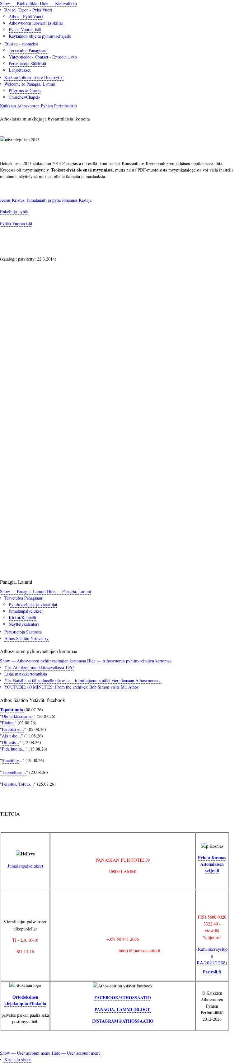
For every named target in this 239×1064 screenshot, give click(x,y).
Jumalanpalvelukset (26, 611)
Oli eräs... (10, 742)
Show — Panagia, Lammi (23, 591)
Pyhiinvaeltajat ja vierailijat (33, 604)
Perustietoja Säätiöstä (27, 63)
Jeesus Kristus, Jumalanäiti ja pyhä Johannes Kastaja (45, 200)
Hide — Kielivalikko (58, 3)
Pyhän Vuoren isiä (25, 29)
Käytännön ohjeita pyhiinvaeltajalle (40, 36)
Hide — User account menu (76, 1053)
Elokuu (8, 723)
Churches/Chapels (24, 97)
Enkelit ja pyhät (14, 211)
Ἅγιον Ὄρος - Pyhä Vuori (28, 10)
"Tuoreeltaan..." (14, 772)
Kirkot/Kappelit (22, 617)
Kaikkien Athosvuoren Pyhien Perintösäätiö (38, 106)
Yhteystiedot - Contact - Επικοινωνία (43, 57)
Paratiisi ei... (13, 729)
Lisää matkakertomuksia (25, 674)
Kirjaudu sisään (17, 1059)
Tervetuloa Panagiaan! (28, 50)
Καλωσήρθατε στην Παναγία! (34, 77)
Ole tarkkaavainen (18, 716)
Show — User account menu (25, 1053)
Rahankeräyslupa (212, 955)
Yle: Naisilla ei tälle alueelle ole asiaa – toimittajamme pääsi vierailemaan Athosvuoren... (83, 680)
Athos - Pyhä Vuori (26, 16)
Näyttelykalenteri (24, 624)
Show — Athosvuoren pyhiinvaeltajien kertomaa (43, 661)
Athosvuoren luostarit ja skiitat (36, 23)
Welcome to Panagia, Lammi (29, 84)
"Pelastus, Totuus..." (18, 784)
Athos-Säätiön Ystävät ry (26, 638)
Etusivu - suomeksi (21, 44)
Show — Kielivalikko (19, 3)
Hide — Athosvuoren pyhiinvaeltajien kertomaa (129, 661)
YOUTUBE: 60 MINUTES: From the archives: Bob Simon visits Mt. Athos (71, 687)
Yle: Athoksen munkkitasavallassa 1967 (39, 667)
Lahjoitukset (19, 70)
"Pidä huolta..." (13, 749)
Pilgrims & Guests (25, 90)
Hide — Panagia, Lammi (69, 591)
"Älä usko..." (11, 736)
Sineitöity (10, 760)
